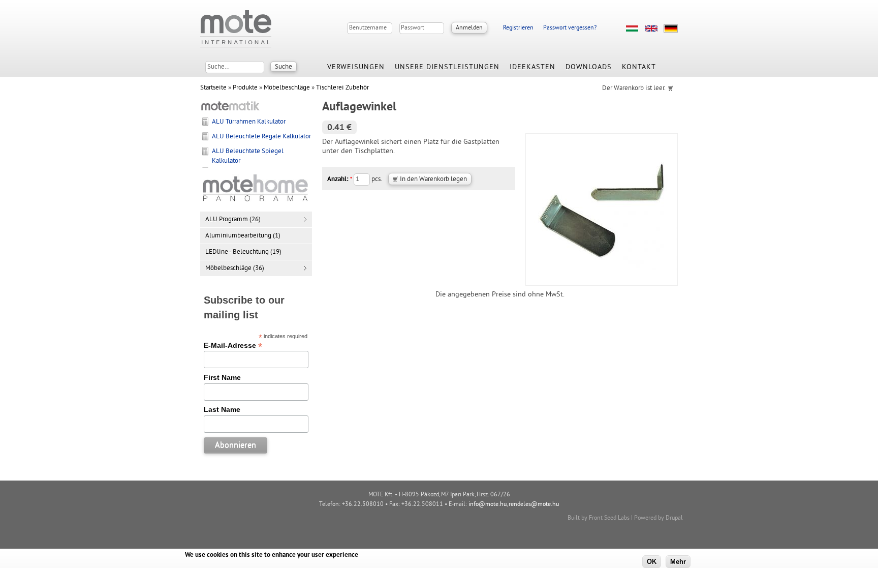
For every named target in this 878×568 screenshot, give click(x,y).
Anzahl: (339, 179)
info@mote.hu (487, 505)
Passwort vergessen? (570, 28)
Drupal (674, 518)
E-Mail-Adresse (233, 345)
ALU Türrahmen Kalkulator (249, 122)
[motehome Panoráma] (256, 202)
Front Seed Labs (609, 518)
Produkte (245, 88)
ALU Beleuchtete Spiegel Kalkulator (248, 156)
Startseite (213, 88)
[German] (671, 28)
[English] (651, 28)
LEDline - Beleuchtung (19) (243, 252)
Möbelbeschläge (287, 88)
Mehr (678, 561)
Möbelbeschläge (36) (234, 268)
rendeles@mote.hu (534, 505)
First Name (222, 377)
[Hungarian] (632, 28)
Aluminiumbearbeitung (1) (242, 236)
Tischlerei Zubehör (342, 88)
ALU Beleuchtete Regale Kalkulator (261, 137)
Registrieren (518, 28)
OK (651, 561)
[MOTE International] (235, 28)
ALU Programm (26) (233, 220)
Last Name (222, 409)
